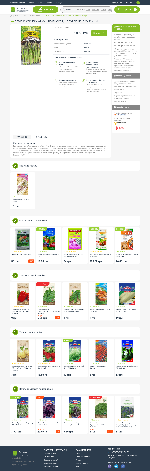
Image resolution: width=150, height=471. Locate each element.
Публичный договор (20, 465)
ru (138, 2)
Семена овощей (21, 16)
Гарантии (40, 3)
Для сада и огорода (51, 467)
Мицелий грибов (50, 463)
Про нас (31, 3)
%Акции (59, 3)
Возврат (50, 3)
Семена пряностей (51, 460)
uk (131, 2)
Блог (77, 467)
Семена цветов (49, 457)
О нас (78, 454)
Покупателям (83, 450)
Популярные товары (55, 450)
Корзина (127, 9)
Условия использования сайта (24, 462)
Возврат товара (82, 463)
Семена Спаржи (35, 16)
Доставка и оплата (17, 3)
